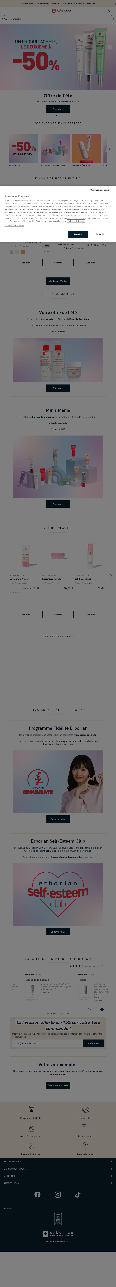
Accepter (78, 234)
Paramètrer (101, 234)
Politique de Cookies (76, 221)
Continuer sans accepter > (101, 190)
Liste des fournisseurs (14, 225)
